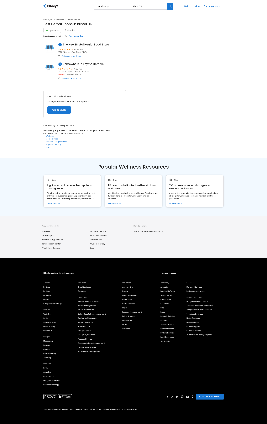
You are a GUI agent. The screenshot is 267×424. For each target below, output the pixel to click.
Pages (46, 299)
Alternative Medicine (99, 235)
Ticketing (47, 357)
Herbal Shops (75, 56)
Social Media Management (89, 351)
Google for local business (89, 301)
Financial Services (129, 295)
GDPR (86, 409)
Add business (59, 109)
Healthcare (127, 299)
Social (45, 318)
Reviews (46, 291)
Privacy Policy (68, 409)
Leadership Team (167, 291)
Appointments (49, 322)
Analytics (47, 372)
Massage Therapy (98, 231)
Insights (46, 349)
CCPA (99, 409)
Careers (163, 320)
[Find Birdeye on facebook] (167, 397)
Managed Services (194, 287)
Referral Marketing (85, 322)
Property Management (132, 312)
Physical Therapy (53, 144)
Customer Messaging (87, 318)
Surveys (46, 345)
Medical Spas (52, 139)
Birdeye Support (193, 326)
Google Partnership (51, 380)
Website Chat (84, 326)
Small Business (84, 287)
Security (78, 409)
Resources (164, 303)
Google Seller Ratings (52, 303)
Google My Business (86, 335)
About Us (164, 287)
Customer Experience (87, 347)
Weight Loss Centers (51, 248)
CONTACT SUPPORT (210, 396)
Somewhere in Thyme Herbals (83, 64)
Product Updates (167, 316)
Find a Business (193, 318)
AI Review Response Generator (199, 305)
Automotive (127, 287)
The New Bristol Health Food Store (86, 44)
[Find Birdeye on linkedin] (177, 397)
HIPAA (92, 409)
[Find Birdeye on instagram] (182, 397)
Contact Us (165, 341)
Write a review (192, 6)
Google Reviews (85, 330)
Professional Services (195, 291)
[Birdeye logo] (51, 6)
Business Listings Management (91, 343)
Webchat (47, 314)
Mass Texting (49, 326)
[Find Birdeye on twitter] (172, 397)
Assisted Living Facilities (56, 141)
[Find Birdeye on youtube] (187, 397)
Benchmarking (49, 353)
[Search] (170, 6)
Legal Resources (167, 337)
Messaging (48, 341)
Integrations (48, 376)
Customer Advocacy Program (199, 335)
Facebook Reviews (85, 339)
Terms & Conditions (52, 409)
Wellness (60, 19)
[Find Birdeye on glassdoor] (192, 397)
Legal (124, 308)
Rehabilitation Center (51, 244)
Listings (46, 287)
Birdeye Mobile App (51, 384)
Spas (48, 147)
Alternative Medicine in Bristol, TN (148, 231)
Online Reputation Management (92, 314)
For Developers (192, 322)
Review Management (87, 305)
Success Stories (167, 324)
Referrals (47, 295)
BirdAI (45, 368)
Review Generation (86, 310)
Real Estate (127, 320)
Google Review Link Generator (199, 310)
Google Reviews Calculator (198, 301)
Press (162, 312)
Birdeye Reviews (167, 328)
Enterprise (82, 291)
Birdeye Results (167, 333)
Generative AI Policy (111, 409)
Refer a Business (193, 330)
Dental (125, 291)
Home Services (128, 303)
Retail (124, 324)
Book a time (165, 299)
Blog (162, 308)
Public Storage (128, 316)
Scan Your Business (194, 314)
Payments (47, 330)
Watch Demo (166, 295)
